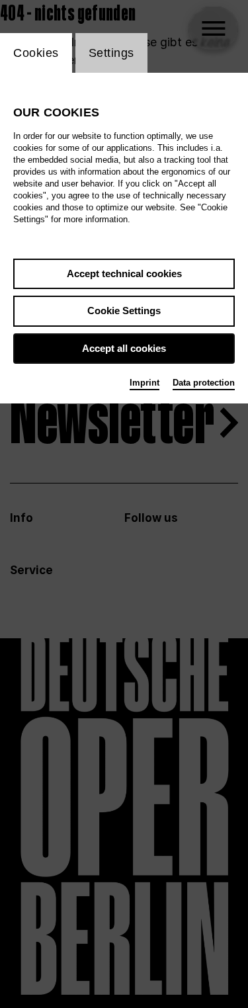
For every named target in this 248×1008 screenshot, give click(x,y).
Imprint (144, 383)
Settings (111, 53)
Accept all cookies (124, 348)
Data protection (204, 383)
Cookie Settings (124, 310)
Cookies (36, 53)
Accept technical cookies (124, 273)
